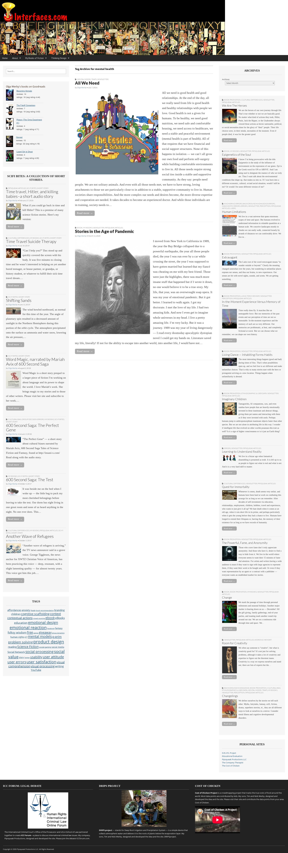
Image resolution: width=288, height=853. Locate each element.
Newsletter (102, 79)
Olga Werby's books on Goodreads (25, 86)
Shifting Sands (19, 300)
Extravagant (229, 257)
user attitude (53, 656)
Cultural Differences (18, 238)
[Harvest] (11, 142)
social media (58, 647)
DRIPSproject (170, 836)
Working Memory (263, 640)
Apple (33, 610)
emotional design (43, 622)
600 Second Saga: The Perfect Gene (32, 427)
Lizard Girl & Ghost (24, 151)
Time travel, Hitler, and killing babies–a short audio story (32, 194)
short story (43, 188)
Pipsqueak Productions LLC (234, 759)
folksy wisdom (17, 632)
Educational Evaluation (232, 756)
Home (5, 58)
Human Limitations (234, 211)
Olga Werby (12, 200)
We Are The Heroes (234, 105)
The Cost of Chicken (231, 766)
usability (36, 657)
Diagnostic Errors (231, 206)
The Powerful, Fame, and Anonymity (245, 542)
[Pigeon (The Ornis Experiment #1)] (11, 124)
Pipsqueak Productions (14, 838)
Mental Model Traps (87, 79)
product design (48, 642)
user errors (17, 662)
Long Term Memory (250, 296)
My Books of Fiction (34, 58)
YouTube (36, 670)
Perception (265, 206)
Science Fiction (28, 646)
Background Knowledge (236, 688)
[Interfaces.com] (144, 27)
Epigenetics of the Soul (236, 154)
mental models (40, 636)
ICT (26, 637)
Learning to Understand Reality (242, 451)
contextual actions (20, 618)
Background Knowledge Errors (259, 203)
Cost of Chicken (202, 802)
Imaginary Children (234, 399)
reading (12, 647)
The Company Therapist (232, 762)
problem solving (20, 642)
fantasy (59, 628)
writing (59, 666)
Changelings (230, 696)
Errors (244, 206)
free (30, 632)
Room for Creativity (234, 643)
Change (227, 597)
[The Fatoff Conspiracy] (11, 110)
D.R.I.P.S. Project (229, 753)
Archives (226, 79)
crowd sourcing (39, 618)
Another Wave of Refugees (30, 536)
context (55, 614)
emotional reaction (28, 627)
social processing (39, 651)
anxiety (26, 610)
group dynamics (58, 633)
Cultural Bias (14, 419)
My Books (34, 238)
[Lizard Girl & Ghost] (11, 156)
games (35, 633)
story (21, 657)
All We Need (87, 82)
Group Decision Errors (33, 419)
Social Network (16, 652)
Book (79, 227)
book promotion (232, 100)
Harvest (19, 137)
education (21, 623)
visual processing (43, 666)
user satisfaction (41, 661)
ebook (50, 618)
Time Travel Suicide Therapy (31, 241)
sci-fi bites (31, 188)
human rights (17, 637)
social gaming (45, 647)
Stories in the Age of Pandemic (104, 231)
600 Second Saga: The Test (29, 479)
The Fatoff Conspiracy (25, 105)
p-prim (57, 636)
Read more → (15, 226)
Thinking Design (58, 58)
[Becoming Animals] (11, 95)
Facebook (51, 628)
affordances (14, 610)
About (15, 58)
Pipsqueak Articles (17, 188)
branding (59, 610)
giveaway (45, 632)
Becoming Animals (24, 91)
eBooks (60, 618)
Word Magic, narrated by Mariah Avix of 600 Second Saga (35, 361)
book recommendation (45, 610)
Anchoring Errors (233, 203)
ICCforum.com (82, 838)
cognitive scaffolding (35, 614)
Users (233, 208)
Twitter (27, 658)
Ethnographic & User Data (254, 393)
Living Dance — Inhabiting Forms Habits (247, 354)
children (16, 614)
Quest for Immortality (235, 487)
